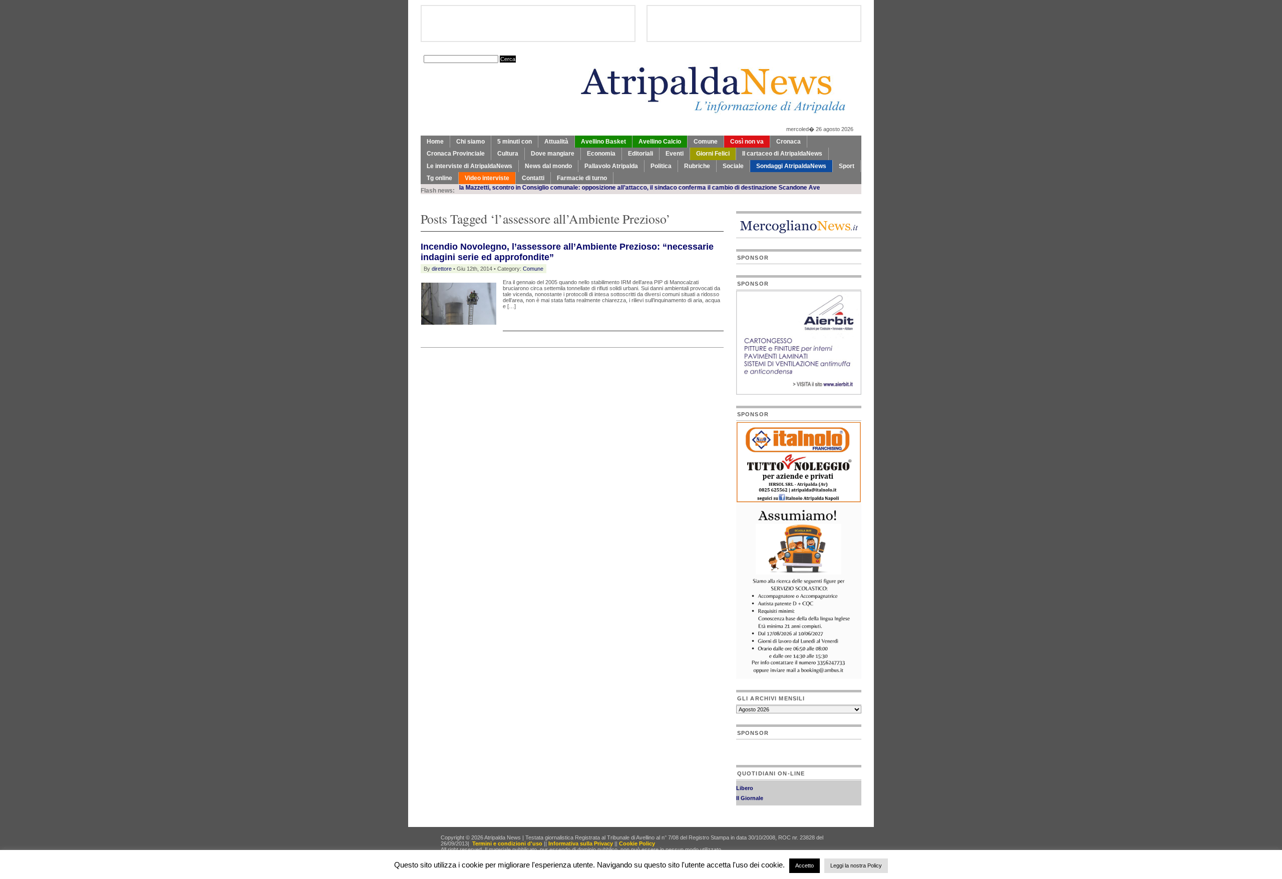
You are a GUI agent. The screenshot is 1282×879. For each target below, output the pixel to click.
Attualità (556, 141)
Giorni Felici (713, 153)
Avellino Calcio (659, 141)
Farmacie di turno (582, 178)
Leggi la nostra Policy (856, 865)
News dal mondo (548, 166)
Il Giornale (749, 791)
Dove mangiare (552, 153)
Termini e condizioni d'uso (507, 843)
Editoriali (640, 153)
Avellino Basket (603, 141)
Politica (661, 166)
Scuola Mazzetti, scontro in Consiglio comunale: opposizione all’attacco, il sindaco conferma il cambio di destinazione (584, 187)
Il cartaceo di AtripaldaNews (782, 153)
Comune (706, 141)
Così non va (747, 141)
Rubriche (697, 166)
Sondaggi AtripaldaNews (791, 166)
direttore (442, 269)
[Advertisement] (538, 373)
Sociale (733, 166)
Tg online (439, 178)
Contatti (533, 178)
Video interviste (487, 178)
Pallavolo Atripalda (611, 166)
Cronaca (788, 141)
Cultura (507, 153)
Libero (744, 781)
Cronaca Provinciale (456, 153)
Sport (846, 166)
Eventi (675, 153)
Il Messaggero (754, 801)
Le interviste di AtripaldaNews (469, 166)
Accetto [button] (804, 865)
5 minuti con (514, 141)
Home (435, 141)
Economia (601, 153)
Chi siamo (470, 141)
